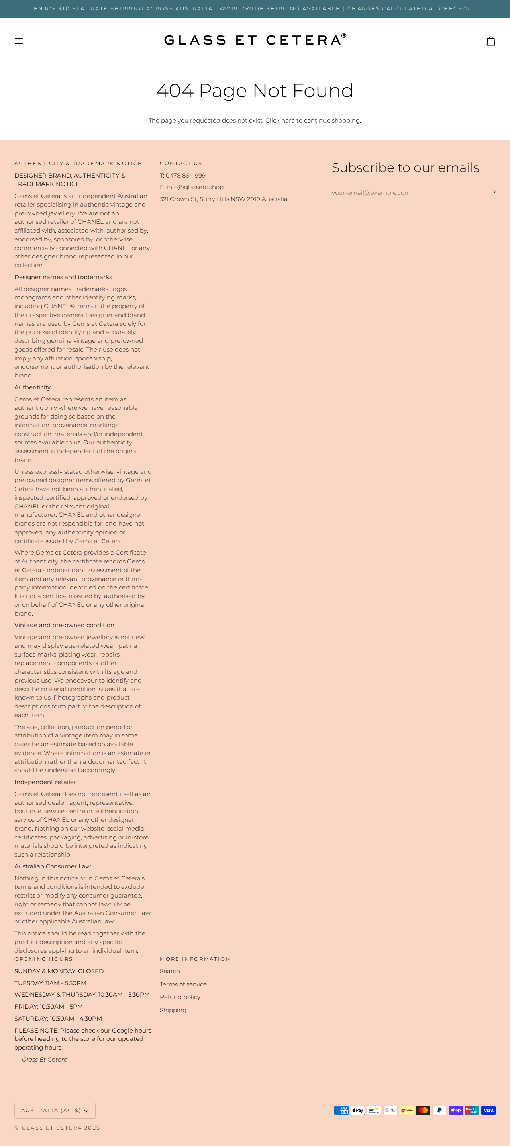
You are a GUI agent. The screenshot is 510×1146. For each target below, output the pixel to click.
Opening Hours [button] (43, 959)
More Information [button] (195, 959)
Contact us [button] (181, 163)
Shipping (173, 1010)
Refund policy (180, 997)
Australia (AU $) (51, 1110)
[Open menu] (26, 41)
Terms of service (183, 984)
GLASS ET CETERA (52, 1127)
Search (170, 971)
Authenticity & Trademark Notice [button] (78, 163)
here (288, 120)
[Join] (489, 191)
